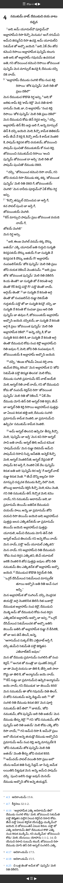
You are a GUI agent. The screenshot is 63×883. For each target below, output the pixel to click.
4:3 (8, 797)
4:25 (8, 865)
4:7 (8, 803)
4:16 (8, 810)
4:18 (8, 858)
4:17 (8, 852)
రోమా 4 (30, 4)
